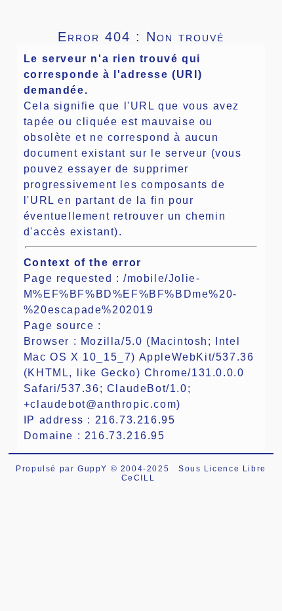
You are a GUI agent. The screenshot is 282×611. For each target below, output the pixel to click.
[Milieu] (55, 10)
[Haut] (23, 10)
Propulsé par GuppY (63, 468)
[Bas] (88, 10)
